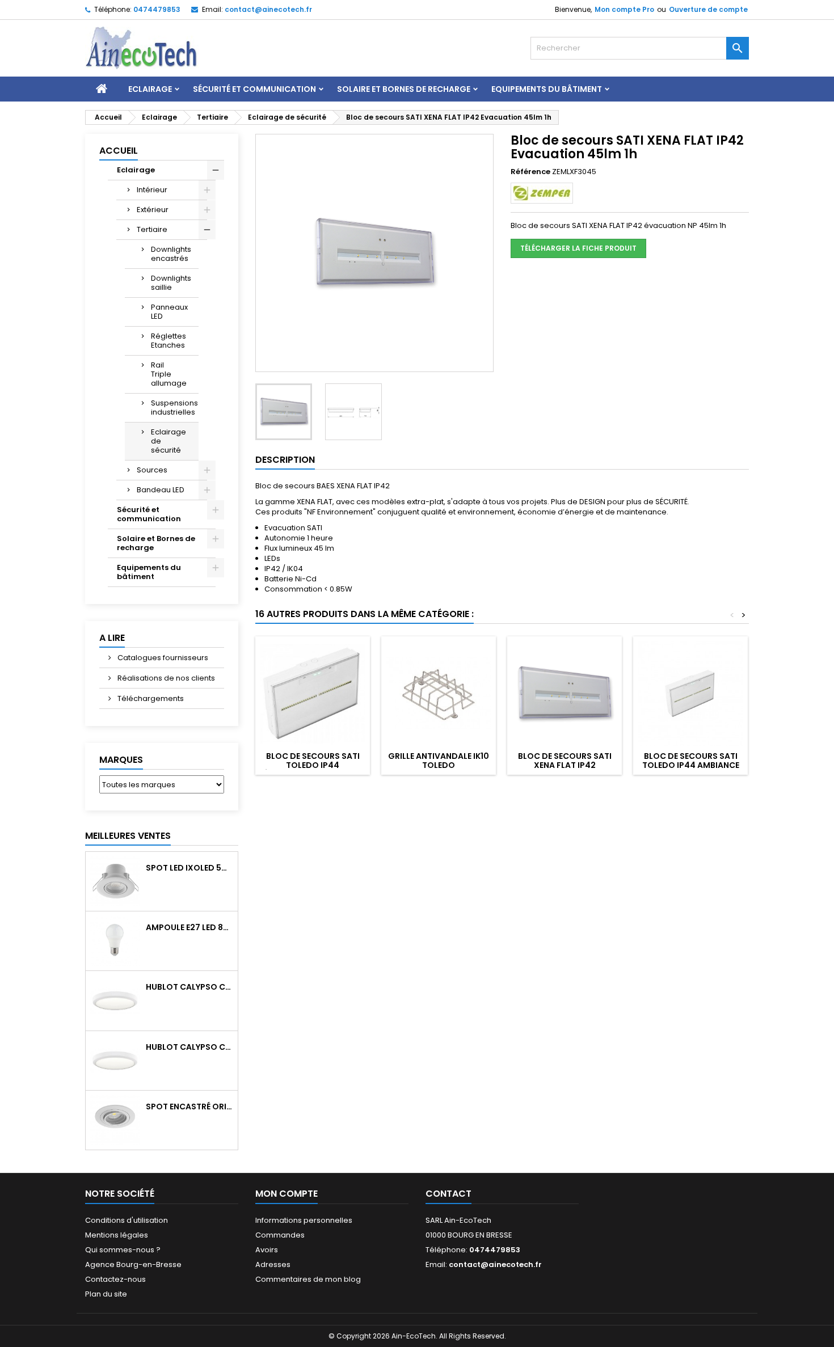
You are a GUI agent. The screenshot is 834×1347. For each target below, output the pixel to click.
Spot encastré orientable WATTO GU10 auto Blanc (189, 1106)
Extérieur (153, 209)
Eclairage (150, 89)
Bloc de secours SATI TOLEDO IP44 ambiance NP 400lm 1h (690, 765)
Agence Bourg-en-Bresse (133, 1264)
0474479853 (156, 9)
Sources (152, 470)
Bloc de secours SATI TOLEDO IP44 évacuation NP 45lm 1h (313, 765)
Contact (448, 1193)
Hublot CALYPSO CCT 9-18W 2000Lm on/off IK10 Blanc (189, 986)
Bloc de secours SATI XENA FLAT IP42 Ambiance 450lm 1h (565, 765)
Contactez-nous (115, 1279)
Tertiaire (152, 229)
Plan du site (106, 1294)
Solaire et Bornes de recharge (403, 89)
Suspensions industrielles (174, 407)
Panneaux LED (169, 312)
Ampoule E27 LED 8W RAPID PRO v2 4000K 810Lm (189, 927)
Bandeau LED (160, 489)
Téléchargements (150, 698)
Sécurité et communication (254, 89)
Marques (121, 759)
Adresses (272, 1264)
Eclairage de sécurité (168, 441)
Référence (530, 172)
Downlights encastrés (171, 254)
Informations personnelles (303, 1220)
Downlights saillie (171, 283)
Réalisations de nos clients (165, 678)
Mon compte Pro (624, 9)
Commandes (280, 1235)
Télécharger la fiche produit (578, 248)
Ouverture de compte (708, 9)
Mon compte (286, 1193)
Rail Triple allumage (169, 374)
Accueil (118, 150)
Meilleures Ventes (128, 835)
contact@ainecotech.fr (268, 9)
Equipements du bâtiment (546, 89)
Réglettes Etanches (168, 341)
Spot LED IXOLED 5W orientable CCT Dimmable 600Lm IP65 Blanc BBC (189, 867)
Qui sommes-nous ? (123, 1249)
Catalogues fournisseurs (162, 657)
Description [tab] (285, 459)
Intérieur (152, 189)
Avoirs (266, 1249)
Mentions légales (116, 1235)
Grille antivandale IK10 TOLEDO (438, 760)
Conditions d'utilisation (126, 1220)
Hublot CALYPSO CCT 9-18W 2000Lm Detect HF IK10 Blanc (189, 1047)
